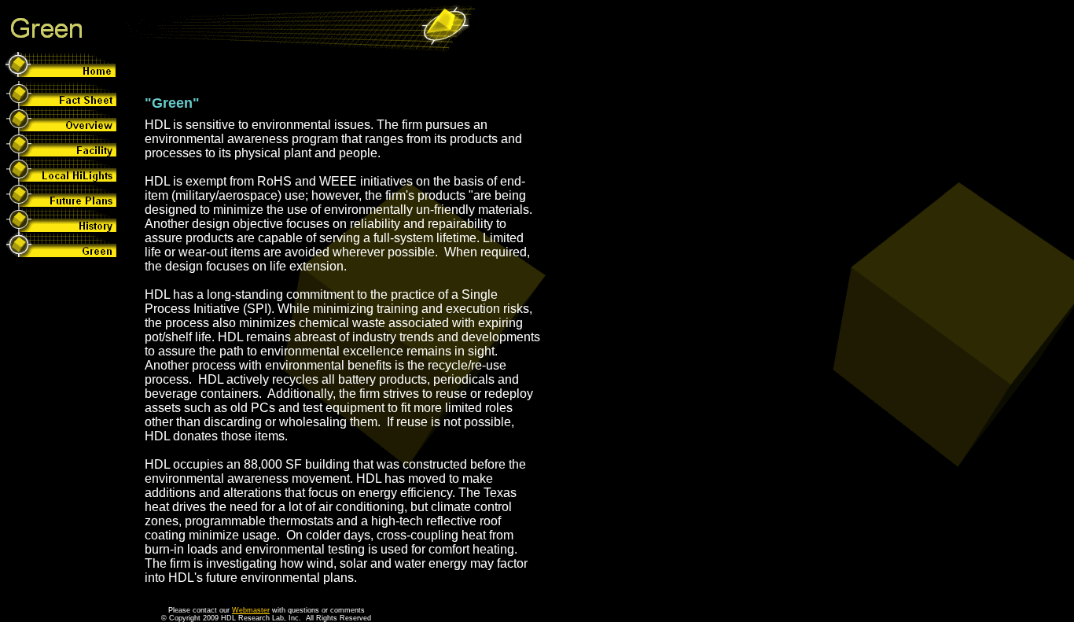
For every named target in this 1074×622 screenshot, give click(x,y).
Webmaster (251, 610)
